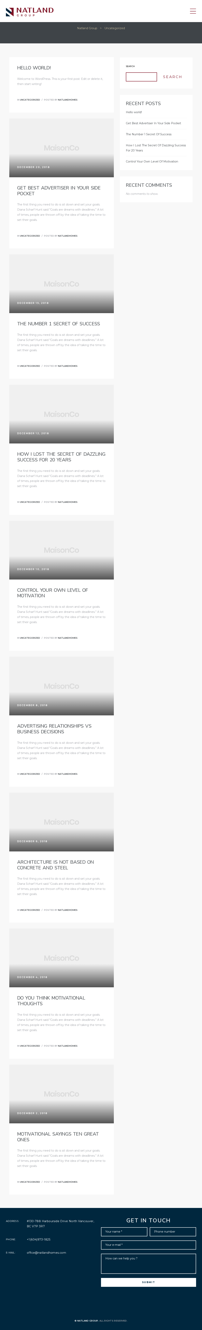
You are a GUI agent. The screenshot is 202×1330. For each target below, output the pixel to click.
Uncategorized (30, 99)
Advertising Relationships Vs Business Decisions (54, 729)
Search (130, 66)
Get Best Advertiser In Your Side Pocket (58, 191)
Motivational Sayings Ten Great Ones (58, 1137)
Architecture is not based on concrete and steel (55, 865)
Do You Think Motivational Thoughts (51, 1001)
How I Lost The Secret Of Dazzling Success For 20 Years (61, 457)
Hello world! (34, 68)
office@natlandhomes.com (46, 1252)
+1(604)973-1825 (38, 1239)
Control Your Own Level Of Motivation (52, 593)
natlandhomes (68, 99)
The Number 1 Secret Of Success (58, 324)
